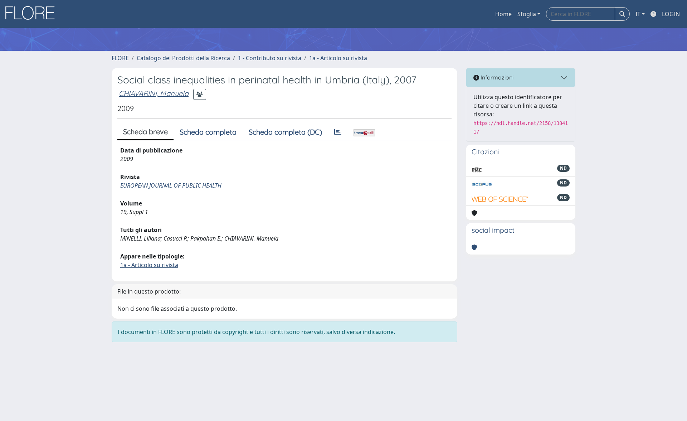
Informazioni (496, 77)
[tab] (337, 132)
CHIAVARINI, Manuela (154, 93)
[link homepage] (32, 14)
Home (503, 14)
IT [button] (637, 14)
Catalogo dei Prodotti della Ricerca (183, 58)
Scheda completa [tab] (208, 131)
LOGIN (671, 14)
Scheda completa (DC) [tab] (285, 131)
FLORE (120, 58)
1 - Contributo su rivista (269, 58)
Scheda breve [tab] (145, 131)
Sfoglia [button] (526, 14)
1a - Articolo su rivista (338, 58)
